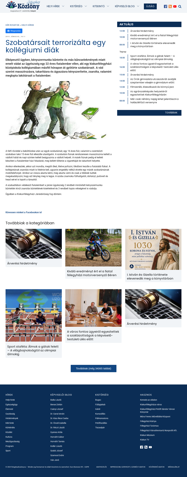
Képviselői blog (125, 6)
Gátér (97, 409)
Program (10, 446)
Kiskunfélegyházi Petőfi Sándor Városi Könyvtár (157, 410)
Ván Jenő (54, 460)
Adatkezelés (101, 467)
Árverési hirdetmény (142, 31)
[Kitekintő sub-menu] (108, 6)
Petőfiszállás (101, 423)
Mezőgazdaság (13, 441)
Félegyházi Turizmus (149, 426)
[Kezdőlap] (23, 5)
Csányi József (56, 409)
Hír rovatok (12, 25)
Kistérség (76, 6)
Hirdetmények (12, 418)
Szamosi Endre (57, 455)
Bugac (98, 400)
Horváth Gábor (57, 437)
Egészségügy (12, 404)
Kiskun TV (144, 439)
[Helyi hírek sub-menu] (63, 6)
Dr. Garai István (57, 414)
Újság (150, 6)
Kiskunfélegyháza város (151, 404)
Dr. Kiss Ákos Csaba (59, 418)
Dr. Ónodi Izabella (58, 423)
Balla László (55, 400)
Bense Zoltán (56, 404)
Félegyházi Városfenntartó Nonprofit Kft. (158, 430)
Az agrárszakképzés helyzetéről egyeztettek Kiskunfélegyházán (148, 93)
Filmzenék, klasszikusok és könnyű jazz (152, 87)
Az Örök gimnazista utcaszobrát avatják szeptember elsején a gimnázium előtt (153, 80)
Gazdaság (10, 414)
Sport (8, 450)
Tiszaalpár (100, 427)
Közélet (9, 432)
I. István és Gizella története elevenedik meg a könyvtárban (152, 44)
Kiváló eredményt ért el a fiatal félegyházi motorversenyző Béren (154, 37)
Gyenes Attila (56, 432)
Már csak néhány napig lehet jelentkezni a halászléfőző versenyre (154, 100)
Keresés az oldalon (148, 400)
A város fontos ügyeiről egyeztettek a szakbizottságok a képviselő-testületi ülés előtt (154, 67)
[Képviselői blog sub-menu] (138, 6)
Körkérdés (10, 427)
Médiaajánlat (174, 467)
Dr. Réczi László (57, 427)
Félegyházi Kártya (148, 421)
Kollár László (56, 446)
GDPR (87, 467)
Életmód (9, 409)
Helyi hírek (53, 6)
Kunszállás (100, 414)
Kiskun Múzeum (147, 435)
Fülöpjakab (100, 404)
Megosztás (16, 31)
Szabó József (56, 450)
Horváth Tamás (57, 441)
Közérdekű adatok (157, 467)
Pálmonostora (101, 418)
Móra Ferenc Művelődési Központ (155, 416)
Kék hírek (10, 423)
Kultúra (9, 437)
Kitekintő (99, 6)
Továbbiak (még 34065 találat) (93, 368)
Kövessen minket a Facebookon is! (24, 212)
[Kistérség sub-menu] (86, 6)
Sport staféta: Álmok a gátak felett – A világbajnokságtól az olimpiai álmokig (152, 57)
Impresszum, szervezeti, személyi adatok (127, 467)
